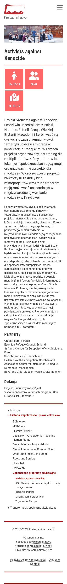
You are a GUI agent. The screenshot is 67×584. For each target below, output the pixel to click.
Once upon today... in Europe (30, 454)
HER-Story (19, 426)
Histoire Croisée (22, 431)
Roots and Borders (24, 458)
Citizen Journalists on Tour (29, 496)
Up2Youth (19, 468)
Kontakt (35, 563)
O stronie (54, 559)
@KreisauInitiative (40, 541)
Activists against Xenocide (29, 478)
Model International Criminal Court (33, 449)
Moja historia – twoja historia (31, 444)
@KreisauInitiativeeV (39, 546)
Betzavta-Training (24, 491)
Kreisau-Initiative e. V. (39, 550)
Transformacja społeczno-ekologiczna (33, 507)
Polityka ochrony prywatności (28, 559)
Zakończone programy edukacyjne (34, 473)
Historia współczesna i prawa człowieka (35, 415)
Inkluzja (15, 410)
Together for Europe (26, 501)
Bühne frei (19, 421)
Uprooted (18, 463)
